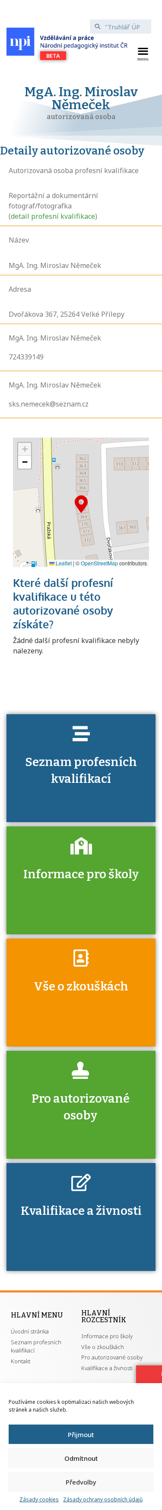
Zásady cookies (39, 1499)
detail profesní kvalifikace (53, 216)
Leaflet (63, 563)
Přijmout (81, 1434)
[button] (142, 53)
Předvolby (81, 1482)
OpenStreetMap (99, 563)
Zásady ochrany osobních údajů (103, 1499)
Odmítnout (81, 1458)
